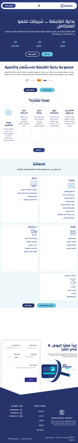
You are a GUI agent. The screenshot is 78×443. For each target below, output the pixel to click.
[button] (39, 5)
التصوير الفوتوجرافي (68, 218)
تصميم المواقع (70, 201)
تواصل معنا (40, 430)
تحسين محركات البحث (68, 195)
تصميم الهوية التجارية (68, 208)
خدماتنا (41, 420)
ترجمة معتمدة (72, 238)
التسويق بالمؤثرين (69, 198)
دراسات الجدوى (70, 211)
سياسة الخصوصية (26, 438)
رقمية (71, 180)
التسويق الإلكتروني (69, 191)
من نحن (41, 416)
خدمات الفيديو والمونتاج (67, 205)
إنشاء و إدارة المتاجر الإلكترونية (66, 214)
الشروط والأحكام (13, 438)
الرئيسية (41, 411)
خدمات (67, 421)
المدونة (41, 425)
